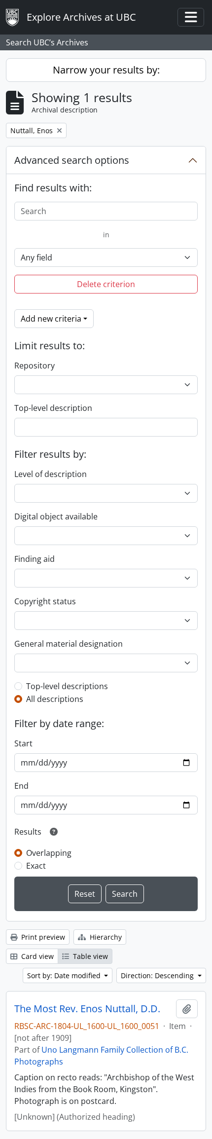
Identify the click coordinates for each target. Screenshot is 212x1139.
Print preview (42, 937)
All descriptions (54, 699)
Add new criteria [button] (51, 318)
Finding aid (34, 558)
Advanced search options (71, 160)
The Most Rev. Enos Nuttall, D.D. (87, 1009)
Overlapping (48, 852)
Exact (36, 865)
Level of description (50, 474)
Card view (36, 956)
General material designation (68, 643)
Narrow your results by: (106, 69)
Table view (89, 956)
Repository (34, 365)
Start (23, 743)
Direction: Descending (158, 975)
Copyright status (45, 601)
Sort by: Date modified (65, 975)
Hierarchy (105, 937)
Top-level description (53, 408)
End (21, 785)
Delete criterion (106, 284)
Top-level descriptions (67, 686)
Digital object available (56, 516)
